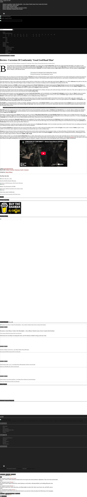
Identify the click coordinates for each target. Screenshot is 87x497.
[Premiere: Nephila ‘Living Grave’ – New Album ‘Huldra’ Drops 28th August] (4, 344)
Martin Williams (16, 63)
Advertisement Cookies (6, 489)
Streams (4, 44)
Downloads (7, 52)
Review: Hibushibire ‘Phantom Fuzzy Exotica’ (13, 9)
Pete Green (17, 194)
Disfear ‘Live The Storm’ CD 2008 (7, 186)
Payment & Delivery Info (8, 429)
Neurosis (72, 137)
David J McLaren (19, 183)
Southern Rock (51, 63)
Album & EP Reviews (7, 33)
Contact (4, 432)
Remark (11, 482)
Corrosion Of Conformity (26, 63)
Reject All (8, 474)
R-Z (6, 41)
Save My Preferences (10, 493)
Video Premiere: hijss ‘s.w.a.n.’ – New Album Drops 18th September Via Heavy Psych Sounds (17, 364)
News (4, 32)
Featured (13, 55)
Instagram (26, 169)
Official (7, 169)
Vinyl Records (8, 48)
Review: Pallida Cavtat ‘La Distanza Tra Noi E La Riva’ (15, 7)
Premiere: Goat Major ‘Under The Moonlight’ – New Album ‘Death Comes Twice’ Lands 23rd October (25, 4)
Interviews (5, 37)
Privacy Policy (6, 431)
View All (10, 322)
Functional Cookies (5, 482)
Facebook (12, 169)
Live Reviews (6, 42)
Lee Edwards (18, 333)
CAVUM (24, 468)
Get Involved (5, 428)
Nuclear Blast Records (43, 63)
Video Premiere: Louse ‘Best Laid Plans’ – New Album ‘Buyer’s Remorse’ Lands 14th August (17, 379)
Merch (6, 50)
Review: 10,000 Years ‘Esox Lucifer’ (11, 5)
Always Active (13, 478)
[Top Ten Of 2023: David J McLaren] (6, 178)
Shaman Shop (6, 46)
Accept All (13, 474)
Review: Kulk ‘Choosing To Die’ (10, 6)
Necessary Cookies (5, 478)
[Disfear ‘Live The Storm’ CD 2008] (2, 184)
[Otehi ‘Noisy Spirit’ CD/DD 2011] (2, 189)
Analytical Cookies (5, 485)
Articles (4, 43)
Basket (6, 53)
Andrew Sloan (20, 188)
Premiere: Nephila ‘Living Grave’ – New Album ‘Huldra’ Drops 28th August (14, 349)
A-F (6, 38)
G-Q (6, 39)
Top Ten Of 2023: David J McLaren (8, 180)
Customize (3, 474)
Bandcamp (17, 169)
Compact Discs (8, 49)
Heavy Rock (34, 63)
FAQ (4, 427)
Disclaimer (5, 426)
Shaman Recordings (9, 47)
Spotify (22, 169)
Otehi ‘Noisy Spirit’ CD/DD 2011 (7, 192)
